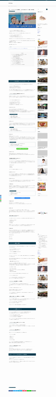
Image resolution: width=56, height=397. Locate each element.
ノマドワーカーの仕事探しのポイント (42, 243)
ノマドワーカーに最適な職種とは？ (17, 62)
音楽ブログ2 (39, 252)
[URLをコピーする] (33, 390)
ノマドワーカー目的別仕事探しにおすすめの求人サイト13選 (19, 54)
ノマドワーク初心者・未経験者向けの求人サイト (18, 55)
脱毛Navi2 (39, 253)
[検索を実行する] (46, 9)
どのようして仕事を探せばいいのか (17, 63)
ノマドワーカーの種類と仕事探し (41, 240)
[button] (11, 390)
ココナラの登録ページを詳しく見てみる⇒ (22, 148)
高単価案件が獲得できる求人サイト (42, 238)
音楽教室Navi (39, 31)
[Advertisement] (22, 72)
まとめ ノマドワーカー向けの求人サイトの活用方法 (18, 64)
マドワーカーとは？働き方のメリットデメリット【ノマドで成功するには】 (19, 48)
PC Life (39, 35)
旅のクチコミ (39, 30)
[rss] (46, 0)
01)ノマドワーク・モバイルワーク (12, 387)
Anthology (10, 3)
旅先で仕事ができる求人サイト (42, 239)
